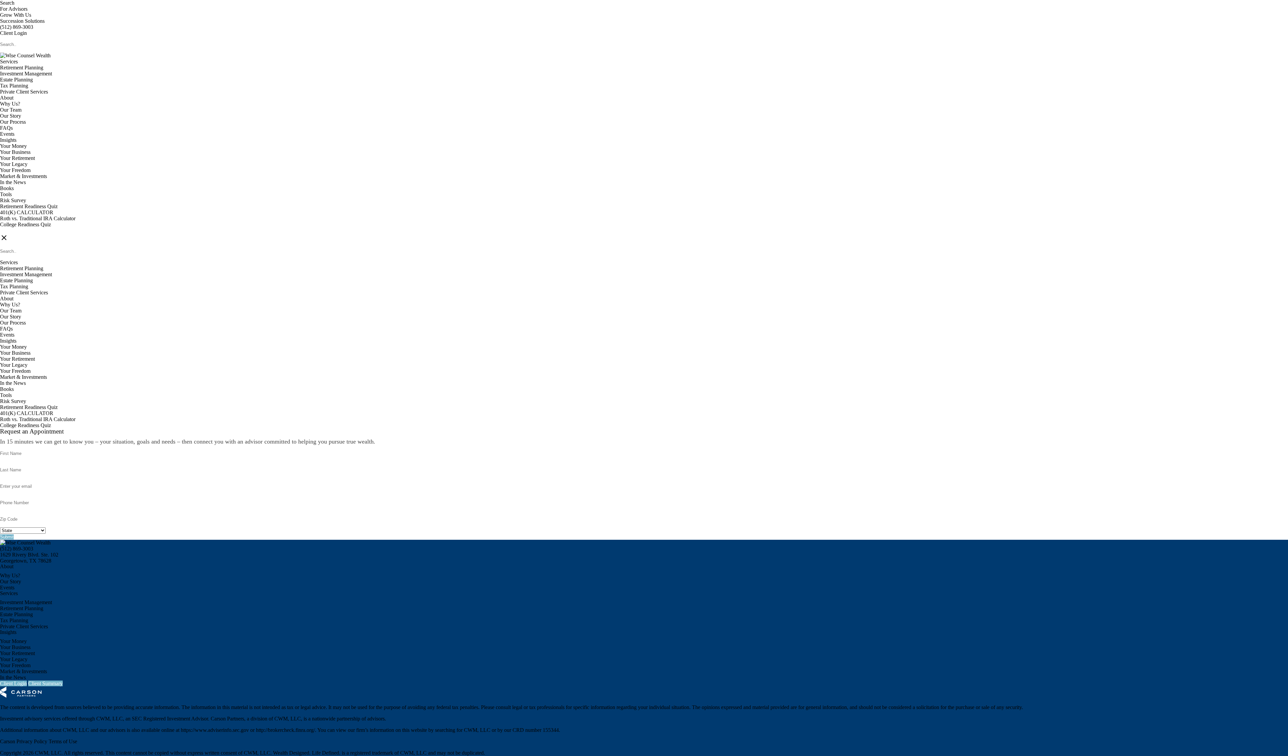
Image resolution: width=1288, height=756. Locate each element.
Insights (8, 140)
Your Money (13, 146)
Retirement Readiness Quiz (29, 206)
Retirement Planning (21, 67)
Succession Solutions (22, 21)
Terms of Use (63, 741)
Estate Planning (16, 79)
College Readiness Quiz (25, 224)
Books (7, 188)
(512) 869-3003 (16, 27)
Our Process (13, 122)
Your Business (15, 152)
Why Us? (10, 104)
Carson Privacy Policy (23, 741)
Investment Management (26, 73)
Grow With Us (15, 15)
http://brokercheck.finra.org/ (285, 730)
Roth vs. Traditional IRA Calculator (37, 218)
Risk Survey (13, 200)
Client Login (13, 33)
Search (7, 3)
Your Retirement (17, 158)
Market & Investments (23, 176)
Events (7, 134)
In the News (13, 182)
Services (9, 61)
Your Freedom (15, 170)
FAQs (6, 128)
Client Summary (45, 683)
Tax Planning (14, 86)
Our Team (10, 110)
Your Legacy (14, 164)
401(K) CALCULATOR (26, 212)
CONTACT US (17, 230)
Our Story (10, 116)
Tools (6, 194)
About (6, 98)
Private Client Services (24, 92)
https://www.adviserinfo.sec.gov (215, 730)
